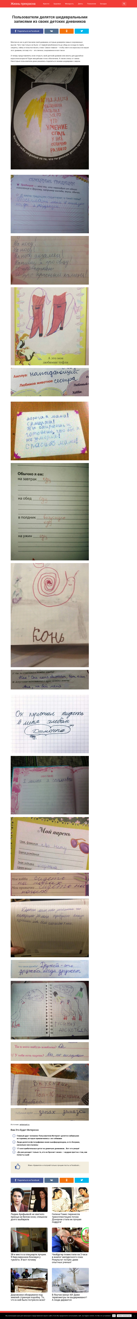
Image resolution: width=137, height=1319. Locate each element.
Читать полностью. (124, 1316)
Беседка (103, 4)
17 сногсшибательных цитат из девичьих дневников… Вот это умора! (48, 1148)
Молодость (69, 4)
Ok (114, 1316)
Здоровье (57, 4)
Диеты (80, 4)
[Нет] (134, 1316)
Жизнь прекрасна (23, 3)
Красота (46, 4)
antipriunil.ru (24, 1124)
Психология (91, 4)
